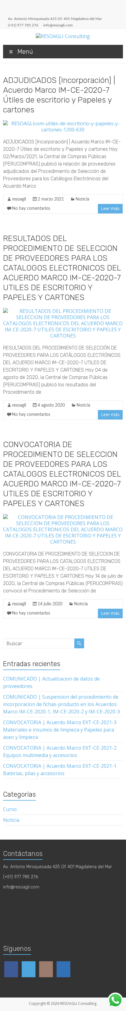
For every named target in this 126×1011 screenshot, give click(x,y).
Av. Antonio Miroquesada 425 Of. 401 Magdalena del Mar (55, 19)
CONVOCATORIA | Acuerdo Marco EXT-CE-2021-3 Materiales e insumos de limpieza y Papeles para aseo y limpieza (60, 729)
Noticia (82, 199)
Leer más (110, 208)
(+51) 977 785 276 (23, 25)
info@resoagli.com (58, 25)
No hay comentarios (31, 208)
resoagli (19, 199)
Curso (10, 809)
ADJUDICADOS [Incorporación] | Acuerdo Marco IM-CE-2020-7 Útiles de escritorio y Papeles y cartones (59, 95)
